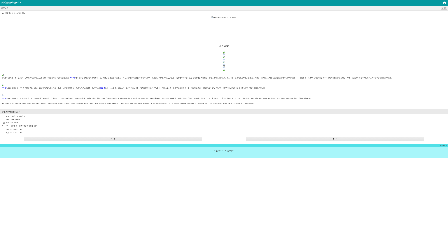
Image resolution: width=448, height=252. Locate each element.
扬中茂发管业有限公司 (11, 2)
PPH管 (72, 78)
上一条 (112, 139)
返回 (443, 8)
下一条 (335, 139)
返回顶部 (442, 145)
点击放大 (225, 46)
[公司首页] (444, 4)
